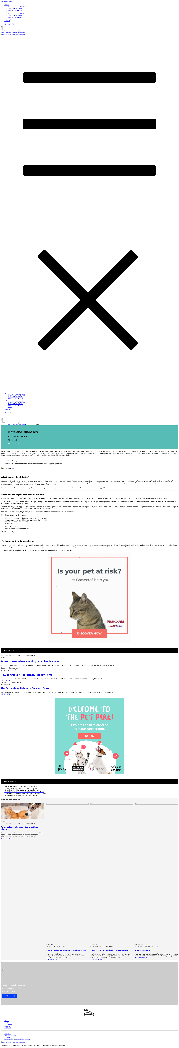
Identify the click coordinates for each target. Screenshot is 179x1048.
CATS (6, 12)
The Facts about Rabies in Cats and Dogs (25, 688)
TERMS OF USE (10, 1035)
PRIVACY (7, 1034)
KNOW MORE (9, 996)
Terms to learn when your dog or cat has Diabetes (30, 661)
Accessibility (9, 1039)
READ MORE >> (6, 667)
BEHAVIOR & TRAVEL (16, 10)
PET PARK (8, 19)
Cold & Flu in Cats (143, 950)
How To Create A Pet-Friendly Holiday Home (26, 674)
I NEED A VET (9, 24)
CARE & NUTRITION (15, 8)
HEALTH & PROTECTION (17, 7)
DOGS (6, 5)
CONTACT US (9, 1037)
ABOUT (7, 21)
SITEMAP (7, 1028)
